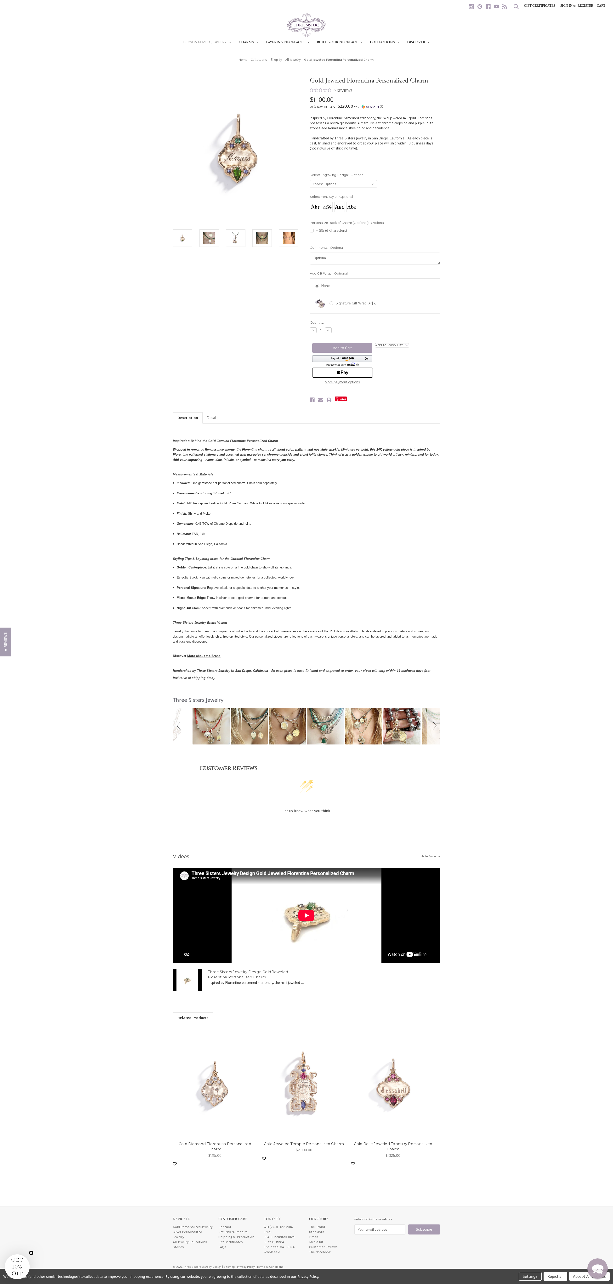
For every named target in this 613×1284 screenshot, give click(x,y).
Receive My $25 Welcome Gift (306, 726)
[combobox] (305, 711)
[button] (5, 642)
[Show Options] (367, 711)
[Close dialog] (374, 548)
